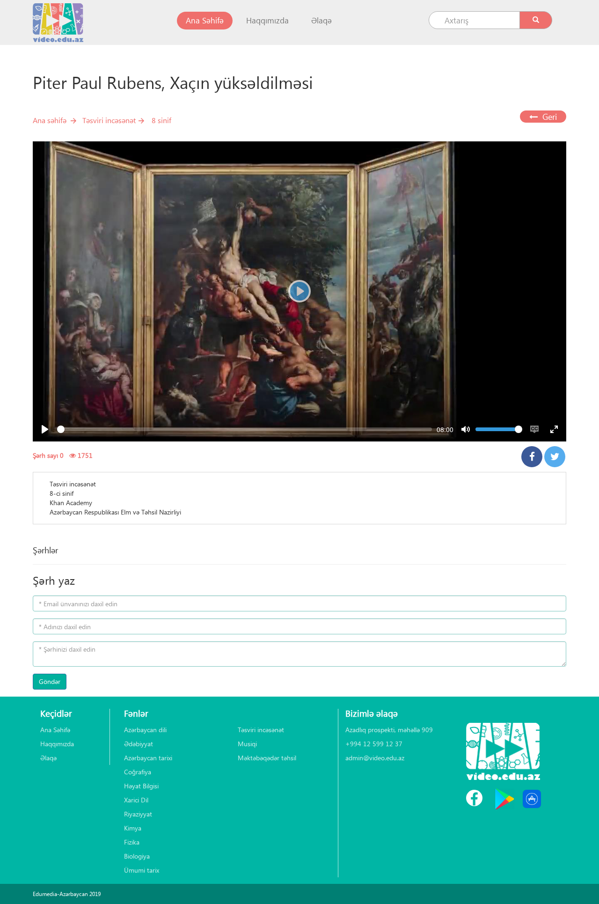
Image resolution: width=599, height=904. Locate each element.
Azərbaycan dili (145, 729)
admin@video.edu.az (374, 757)
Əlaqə (321, 20)
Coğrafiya (137, 771)
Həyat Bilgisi (141, 785)
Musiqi (247, 743)
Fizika (131, 842)
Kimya (132, 827)
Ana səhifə (49, 120)
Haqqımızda (267, 20)
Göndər (49, 681)
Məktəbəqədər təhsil (267, 757)
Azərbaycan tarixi (148, 757)
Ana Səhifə (209, 20)
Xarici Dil (136, 799)
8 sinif (161, 120)
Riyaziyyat (138, 813)
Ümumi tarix (141, 870)
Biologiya (137, 856)
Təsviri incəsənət (109, 120)
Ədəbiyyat (138, 743)
